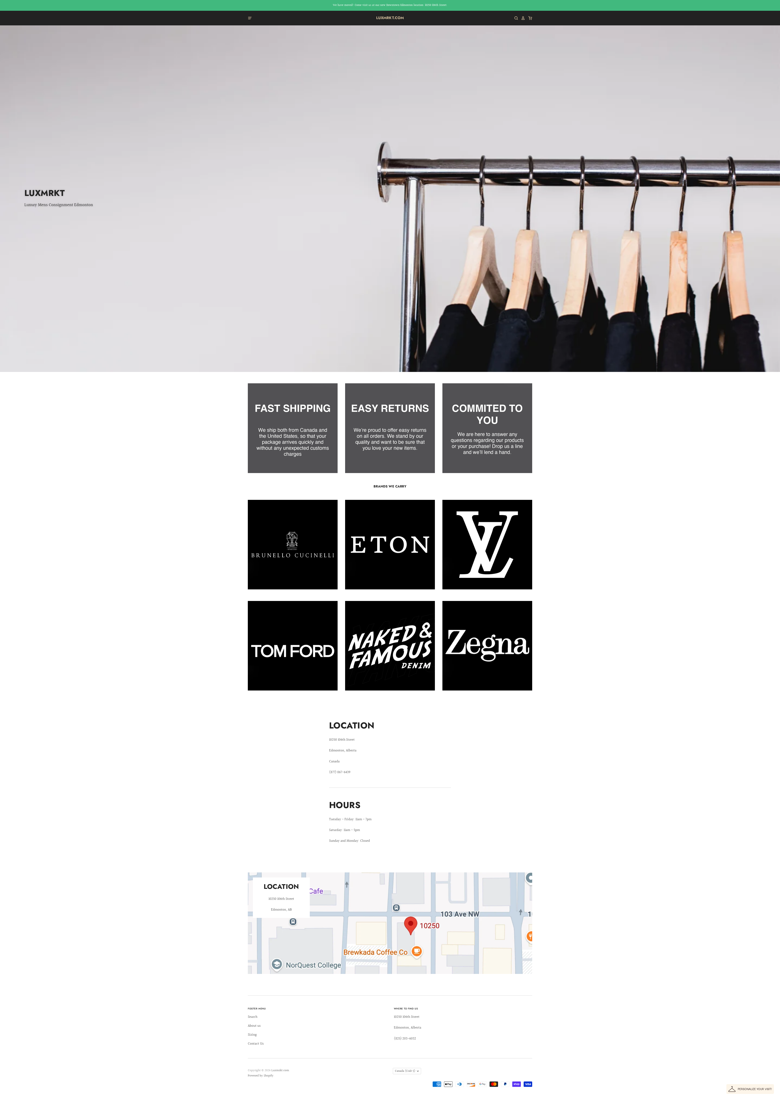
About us (254, 1026)
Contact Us (256, 1043)
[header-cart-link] (528, 18)
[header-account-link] (521, 18)
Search (252, 1017)
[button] (750, 1089)
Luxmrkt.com (390, 18)
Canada (405, 1071)
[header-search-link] (514, 18)
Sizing (252, 1034)
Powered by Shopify (260, 1075)
